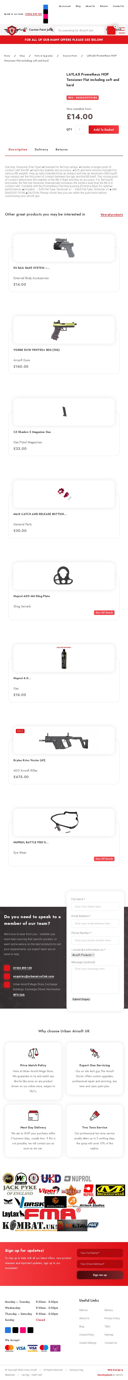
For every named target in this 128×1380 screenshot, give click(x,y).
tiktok (45, 21)
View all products (112, 214)
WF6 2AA (19, 994)
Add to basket (104, 130)
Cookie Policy (86, 1335)
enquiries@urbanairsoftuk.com (33, 976)
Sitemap (109, 1335)
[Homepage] (12, 30)
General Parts (70, 55)
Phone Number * (82, 933)
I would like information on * (89, 949)
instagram (45, 16)
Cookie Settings (87, 1343)
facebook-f (45, 7)
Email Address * (81, 916)
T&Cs (107, 1326)
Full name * (78, 899)
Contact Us (118, 6)
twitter (45, 11)
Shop (22, 55)
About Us (90, 6)
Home (7, 55)
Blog (78, 6)
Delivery (108, 1310)
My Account (65, 6)
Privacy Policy (112, 1318)
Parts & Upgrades (44, 55)
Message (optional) (83, 962)
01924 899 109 (33, 14)
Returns (104, 6)
